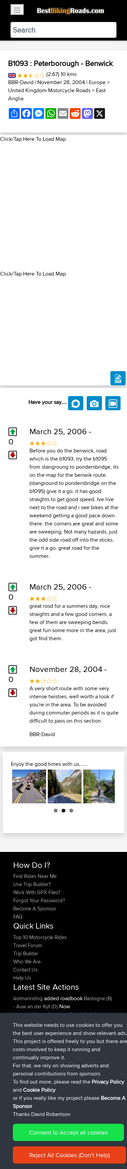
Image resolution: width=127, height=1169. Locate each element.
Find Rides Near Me (35, 876)
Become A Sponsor (34, 908)
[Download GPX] (118, 378)
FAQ (17, 916)
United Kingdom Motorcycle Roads (49, 90)
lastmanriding (28, 998)
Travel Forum (27, 945)
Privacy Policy (108, 1082)
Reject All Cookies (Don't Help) (69, 1155)
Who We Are (27, 961)
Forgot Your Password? (39, 900)
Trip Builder (25, 953)
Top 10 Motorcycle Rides (40, 937)
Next (104, 786)
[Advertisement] (63, 206)
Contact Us (25, 969)
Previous (22, 786)
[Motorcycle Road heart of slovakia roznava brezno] (65, 786)
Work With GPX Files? (36, 892)
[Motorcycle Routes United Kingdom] (12, 74)
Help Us (22, 977)
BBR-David (21, 82)
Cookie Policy (39, 1090)
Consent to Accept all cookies (68, 1132)
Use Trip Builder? (32, 884)
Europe (97, 82)
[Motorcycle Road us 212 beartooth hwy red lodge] (29, 786)
